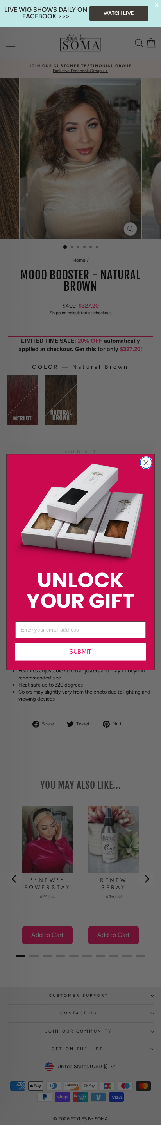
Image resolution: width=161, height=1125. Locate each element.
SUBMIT (80, 652)
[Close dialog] (146, 462)
